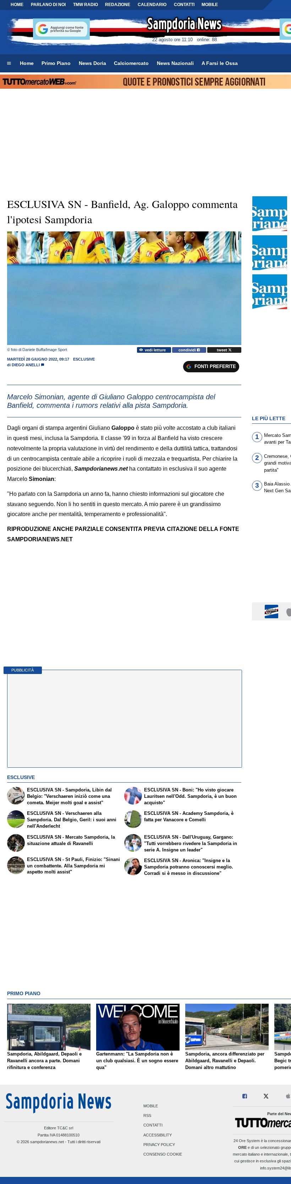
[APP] (272, 611)
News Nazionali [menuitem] (175, 63)
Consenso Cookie (162, 1154)
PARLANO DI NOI (48, 4)
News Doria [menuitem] (92, 63)
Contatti (153, 1125)
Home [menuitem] (27, 63)
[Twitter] (266, 1096)
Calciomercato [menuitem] (131, 63)
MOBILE (210, 4)
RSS (147, 1116)
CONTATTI (184, 4)
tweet (222, 350)
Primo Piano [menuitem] (56, 63)
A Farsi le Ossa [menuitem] (220, 63)
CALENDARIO (152, 4)
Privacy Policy (159, 1144)
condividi (188, 350)
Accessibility (157, 1135)
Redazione (117, 4)
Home (17, 4)
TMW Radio (85, 4)
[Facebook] (244, 1096)
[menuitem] (9, 63)
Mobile (150, 1106)
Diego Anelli (26, 365)
